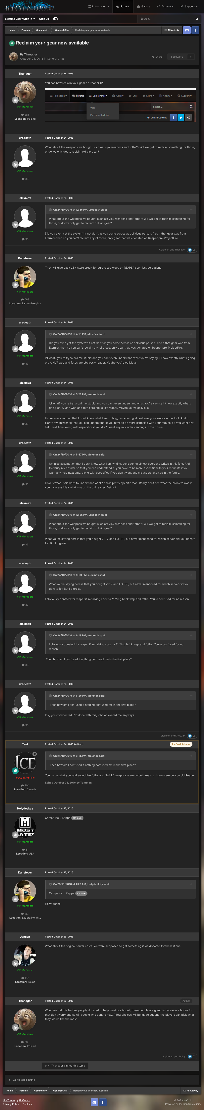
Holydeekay (25, 808)
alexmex (25, 198)
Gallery (145, 6)
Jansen (25, 936)
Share (158, 56)
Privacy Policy (11, 1104)
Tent (25, 744)
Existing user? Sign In (19, 18)
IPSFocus (24, 1100)
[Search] (197, 19)
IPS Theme (9, 1100)
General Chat (55, 58)
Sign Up (44, 18)
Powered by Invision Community (183, 1103)
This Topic (181, 18)
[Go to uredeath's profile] (25, 156)
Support (189, 6)
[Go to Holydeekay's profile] (25, 827)
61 (26, 849)
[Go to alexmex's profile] (25, 217)
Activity (166, 6)
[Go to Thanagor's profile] (13, 56)
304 (26, 785)
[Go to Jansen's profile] (25, 955)
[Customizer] (55, 19)
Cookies (27, 1104)
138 (26, 978)
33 (26, 178)
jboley (182, 1056)
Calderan (164, 249)
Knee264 (180, 735)
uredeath (25, 137)
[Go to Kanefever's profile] (25, 277)
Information (98, 6)
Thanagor (30, 54)
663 (26, 299)
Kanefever (25, 258)
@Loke (77, 817)
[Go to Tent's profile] (25, 763)
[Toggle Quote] (51, 209)
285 (26, 114)
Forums (125, 6)
